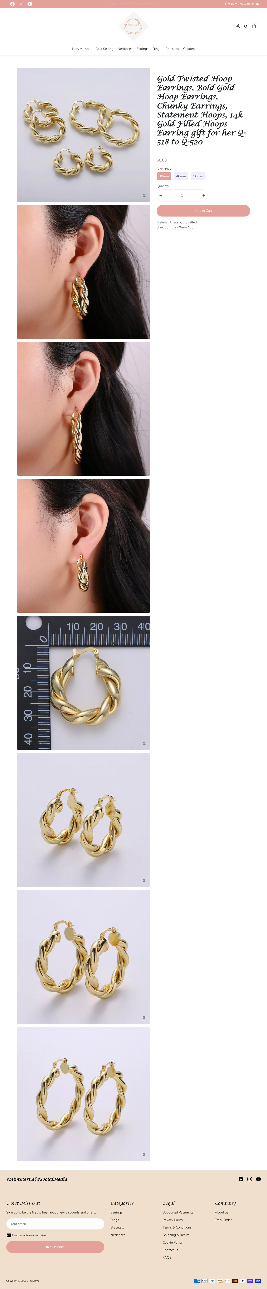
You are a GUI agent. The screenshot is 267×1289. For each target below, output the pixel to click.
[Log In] (238, 26)
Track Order (223, 1220)
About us (221, 1212)
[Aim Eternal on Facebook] (11, 4)
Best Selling (104, 49)
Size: (164, 169)
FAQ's (167, 1257)
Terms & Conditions (177, 1227)
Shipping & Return (176, 1235)
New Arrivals (81, 49)
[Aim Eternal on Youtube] (28, 4)
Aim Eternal (33, 1281)
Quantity (163, 186)
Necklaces (125, 49)
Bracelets (172, 49)
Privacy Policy (173, 1220)
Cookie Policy (173, 1242)
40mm (181, 176)
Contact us (170, 1250)
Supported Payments (178, 1212)
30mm (164, 176)
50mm (198, 176)
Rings (157, 49)
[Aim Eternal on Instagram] (19, 4)
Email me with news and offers (29, 1235)
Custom (189, 49)
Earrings (143, 49)
